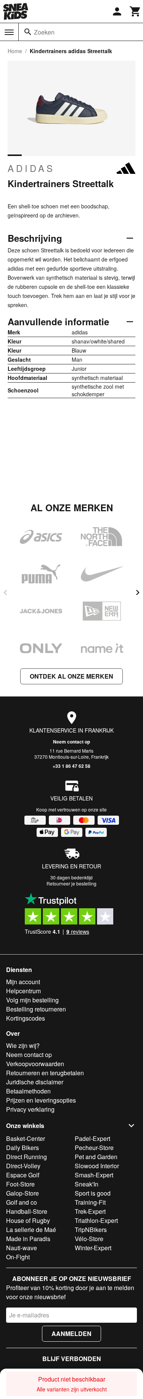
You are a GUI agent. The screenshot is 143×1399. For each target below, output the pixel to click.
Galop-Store (22, 1193)
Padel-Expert (92, 1138)
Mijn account (23, 981)
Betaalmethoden (28, 1091)
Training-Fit (90, 1202)
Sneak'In (86, 1184)
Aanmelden (71, 1333)
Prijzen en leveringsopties (41, 1100)
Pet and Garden (96, 1156)
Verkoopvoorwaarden (35, 1063)
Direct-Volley (23, 1165)
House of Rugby (28, 1220)
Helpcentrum (23, 990)
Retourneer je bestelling (71, 883)
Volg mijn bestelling (32, 1000)
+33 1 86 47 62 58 (71, 766)
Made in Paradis (28, 1238)
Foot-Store (20, 1184)
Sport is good (93, 1193)
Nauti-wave (21, 1247)
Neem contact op (71, 742)
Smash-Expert (94, 1175)
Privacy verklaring (30, 1109)
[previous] (5, 592)
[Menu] (9, 32)
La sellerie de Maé (31, 1229)
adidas (31, 168)
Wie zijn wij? (23, 1045)
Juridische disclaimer (34, 1082)
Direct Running (26, 1156)
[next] (137, 592)
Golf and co (21, 1202)
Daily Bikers (22, 1147)
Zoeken (44, 32)
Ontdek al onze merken (71, 676)
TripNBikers (91, 1229)
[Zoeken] (27, 32)
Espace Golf (22, 1175)
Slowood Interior (97, 1165)
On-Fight (18, 1256)
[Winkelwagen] (135, 11)
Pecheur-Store (94, 1147)
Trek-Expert (90, 1211)
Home (15, 51)
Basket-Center (25, 1138)
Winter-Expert (93, 1247)
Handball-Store (26, 1211)
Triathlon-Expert (96, 1220)
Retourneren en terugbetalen (45, 1072)
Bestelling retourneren (36, 1009)
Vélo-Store (89, 1238)
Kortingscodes (25, 1018)
